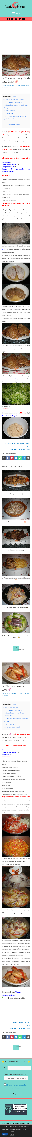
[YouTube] (23, 19)
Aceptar (4, 1134)
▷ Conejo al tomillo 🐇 (16, 494)
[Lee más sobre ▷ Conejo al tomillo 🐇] (16, 481)
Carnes (4, 85)
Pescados (5, 693)
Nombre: (4, 1068)
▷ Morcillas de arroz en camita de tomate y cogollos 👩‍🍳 (16, 636)
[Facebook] (8, 19)
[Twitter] (12, 19)
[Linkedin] (19, 19)
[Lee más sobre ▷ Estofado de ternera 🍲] (16, 537)
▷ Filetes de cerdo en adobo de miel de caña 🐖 (16, 578)
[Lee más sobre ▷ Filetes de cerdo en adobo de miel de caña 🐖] (16, 565)
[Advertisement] (16, 38)
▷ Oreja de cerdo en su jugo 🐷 (16, 522)
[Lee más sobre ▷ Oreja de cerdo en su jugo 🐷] (16, 509)
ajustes (12, 1131)
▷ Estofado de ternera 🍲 (16, 550)
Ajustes (12, 1134)
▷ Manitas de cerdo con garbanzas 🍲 (16, 607)
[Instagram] (16, 19)
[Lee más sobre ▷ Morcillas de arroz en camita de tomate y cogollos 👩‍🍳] (16, 622)
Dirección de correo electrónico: (16, 1074)
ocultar (14, 96)
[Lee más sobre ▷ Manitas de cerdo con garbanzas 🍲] (16, 594)
